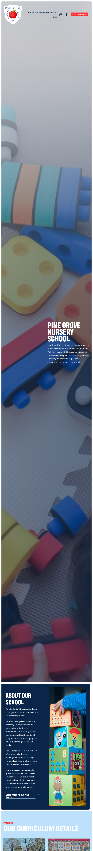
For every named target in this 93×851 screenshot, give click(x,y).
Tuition (55, 17)
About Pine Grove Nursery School (38, 12)
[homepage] (13, 15)
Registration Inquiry (79, 14)
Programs (53, 12)
